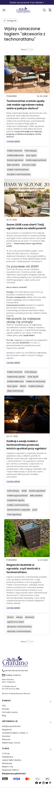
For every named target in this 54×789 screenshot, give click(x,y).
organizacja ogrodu (16, 376)
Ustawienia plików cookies (14, 733)
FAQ (4, 705)
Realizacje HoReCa (10, 770)
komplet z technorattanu (18, 174)
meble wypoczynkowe (36, 160)
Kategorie (11, 20)
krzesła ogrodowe (15, 160)
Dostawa (6, 736)
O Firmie (6, 753)
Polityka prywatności (11, 726)
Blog (4, 715)
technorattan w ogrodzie (18, 509)
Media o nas (7, 766)
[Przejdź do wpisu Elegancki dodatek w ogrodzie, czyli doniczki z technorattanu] (27, 538)
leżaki (24, 490)
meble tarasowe (14, 150)
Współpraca (7, 756)
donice (10, 617)
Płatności (6, 739)
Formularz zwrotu (10, 712)
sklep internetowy (15, 391)
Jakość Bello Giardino (11, 760)
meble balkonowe (15, 155)
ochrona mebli (29, 165)
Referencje (7, 763)
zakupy (19, 617)
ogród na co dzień (15, 622)
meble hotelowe (35, 386)
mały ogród (33, 376)
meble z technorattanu (18, 169)
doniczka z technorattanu (19, 631)
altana (23, 386)
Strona (23, 49)
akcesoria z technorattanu (19, 626)
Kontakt (5, 709)
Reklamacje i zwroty (11, 742)
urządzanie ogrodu (15, 500)
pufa (35, 509)
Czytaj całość (13, 141)
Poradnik (11, 96)
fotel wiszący (31, 150)
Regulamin (7, 729)
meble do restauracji (35, 381)
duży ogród (31, 155)
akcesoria (29, 617)
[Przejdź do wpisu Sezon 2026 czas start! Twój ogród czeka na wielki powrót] (27, 198)
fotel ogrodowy (14, 514)
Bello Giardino (13, 165)
